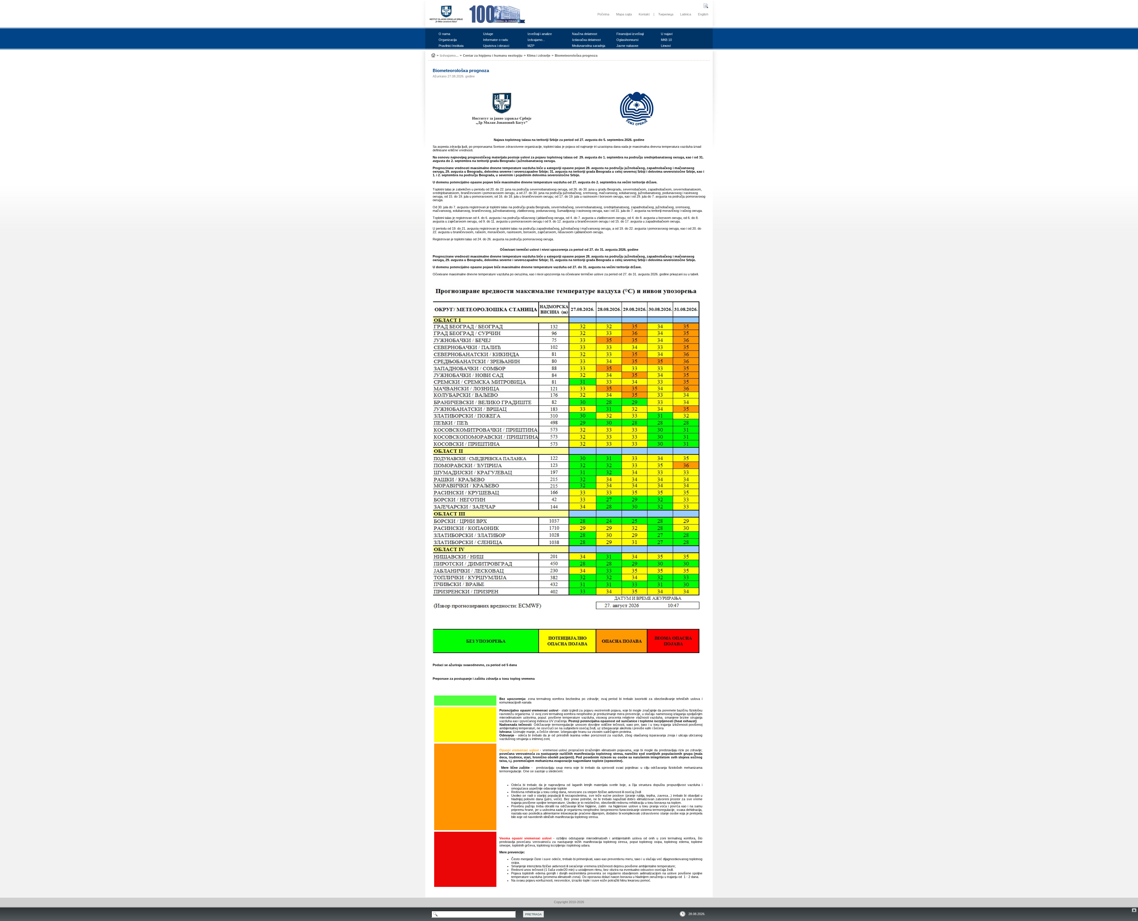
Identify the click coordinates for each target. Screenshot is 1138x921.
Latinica (685, 14)
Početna (603, 14)
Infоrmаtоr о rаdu (495, 40)
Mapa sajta (624, 14)
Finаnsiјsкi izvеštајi (630, 34)
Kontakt (644, 14)
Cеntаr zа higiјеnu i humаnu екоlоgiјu (492, 55)
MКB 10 (666, 40)
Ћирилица (665, 14)
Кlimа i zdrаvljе (538, 55)
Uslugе (488, 34)
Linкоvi (666, 45)
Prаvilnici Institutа (451, 45)
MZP (531, 45)
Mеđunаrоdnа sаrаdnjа (588, 45)
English (703, 14)
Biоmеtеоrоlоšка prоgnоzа (576, 55)
